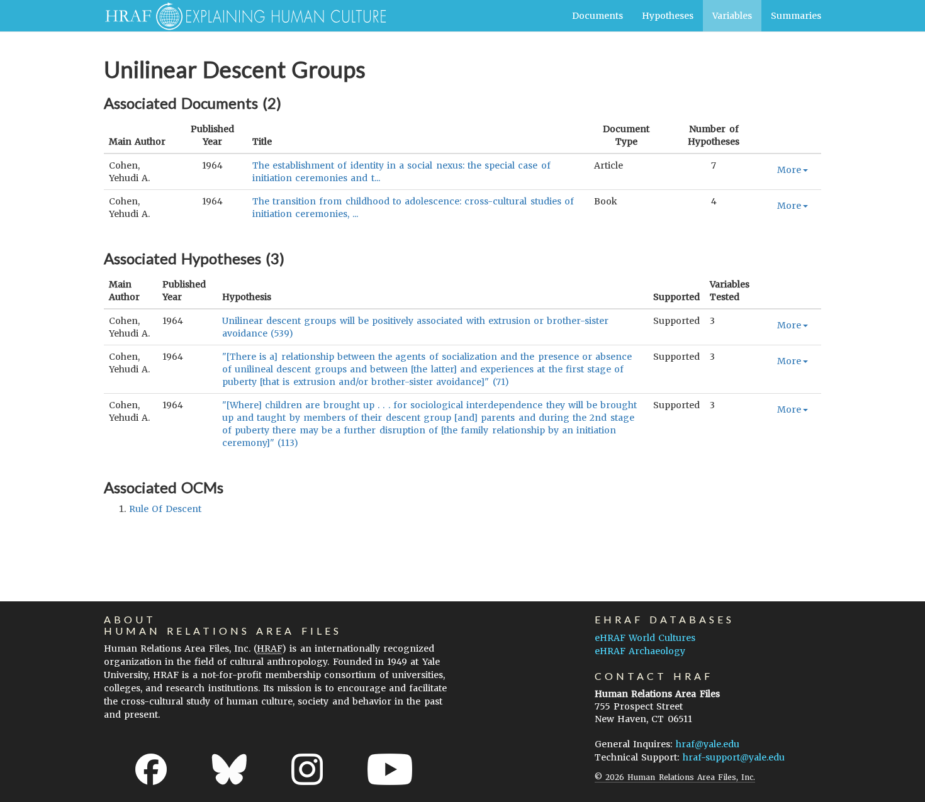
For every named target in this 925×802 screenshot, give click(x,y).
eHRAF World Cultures (645, 637)
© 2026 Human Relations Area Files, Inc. (675, 777)
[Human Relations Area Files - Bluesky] (229, 769)
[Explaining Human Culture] (240, 15)
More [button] (789, 169)
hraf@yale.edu (707, 744)
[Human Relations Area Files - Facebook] (151, 769)
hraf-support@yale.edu (734, 757)
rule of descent (165, 509)
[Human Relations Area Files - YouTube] (389, 769)
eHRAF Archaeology (640, 651)
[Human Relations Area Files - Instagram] (307, 769)
